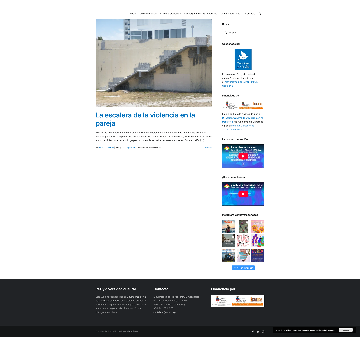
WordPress (133, 331)
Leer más (208, 147)
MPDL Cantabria (106, 147)
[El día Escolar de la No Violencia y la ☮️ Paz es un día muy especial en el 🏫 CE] (243, 226)
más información (329, 330)
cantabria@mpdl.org (130, 4)
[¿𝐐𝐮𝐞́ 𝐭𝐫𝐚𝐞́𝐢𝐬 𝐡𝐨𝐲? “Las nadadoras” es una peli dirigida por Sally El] (228, 226)
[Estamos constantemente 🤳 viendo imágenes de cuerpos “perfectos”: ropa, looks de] (243, 240)
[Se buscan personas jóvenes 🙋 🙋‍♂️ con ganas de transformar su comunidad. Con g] (257, 240)
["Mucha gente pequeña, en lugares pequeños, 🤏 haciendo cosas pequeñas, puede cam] (243, 255)
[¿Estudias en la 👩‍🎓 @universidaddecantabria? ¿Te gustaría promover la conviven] (257, 255)
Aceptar (346, 330)
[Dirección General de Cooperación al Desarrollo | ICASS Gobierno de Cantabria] (237, 296)
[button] (260, 13)
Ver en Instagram (245, 268)
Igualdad (131, 147)
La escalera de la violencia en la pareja (145, 119)
